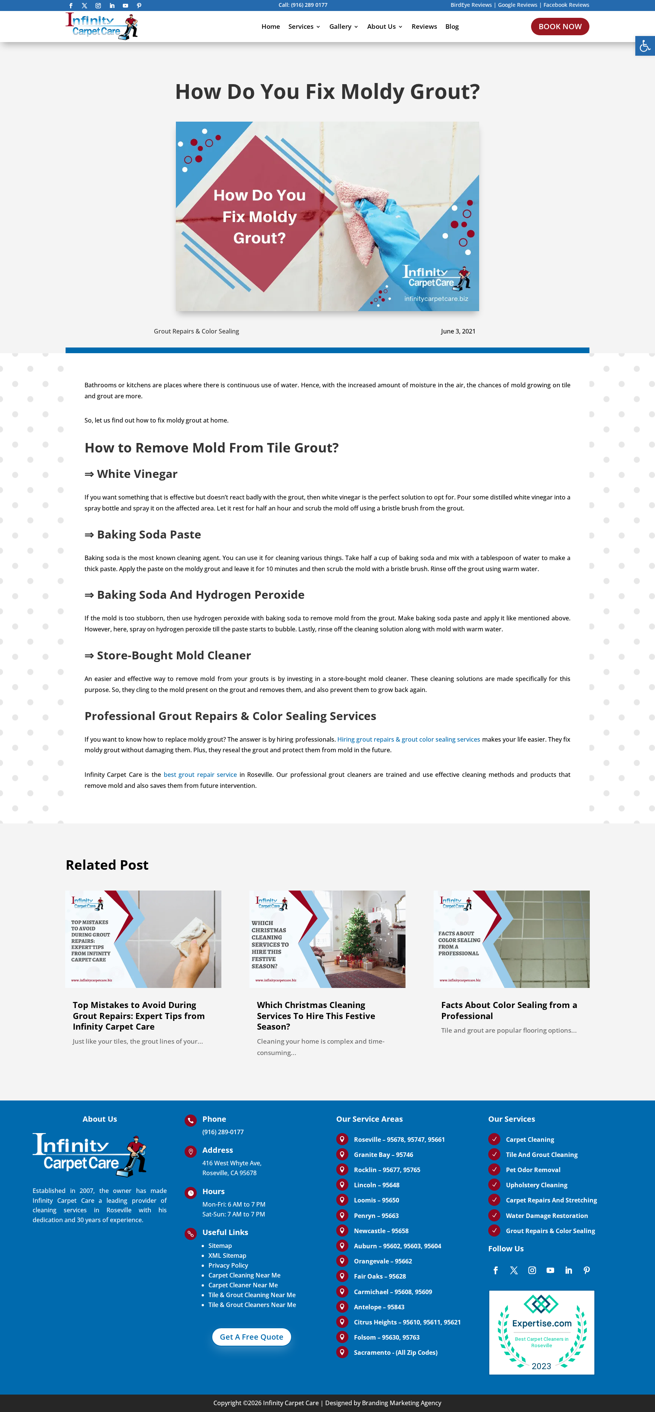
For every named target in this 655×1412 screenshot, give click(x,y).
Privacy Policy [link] (228, 1265)
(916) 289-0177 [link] (223, 1132)
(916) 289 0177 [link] (309, 4)
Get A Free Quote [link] (252, 1337)
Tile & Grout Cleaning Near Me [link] (252, 1295)
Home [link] (271, 26)
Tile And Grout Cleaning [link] (542, 1155)
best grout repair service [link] (200, 774)
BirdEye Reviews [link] (471, 4)
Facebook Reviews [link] (566, 4)
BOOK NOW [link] (560, 26)
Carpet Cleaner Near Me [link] (243, 1285)
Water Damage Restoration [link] (547, 1216)
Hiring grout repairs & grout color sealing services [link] (409, 739)
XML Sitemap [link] (227, 1255)
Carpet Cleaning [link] (530, 1139)
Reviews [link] (424, 26)
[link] (645, 46)
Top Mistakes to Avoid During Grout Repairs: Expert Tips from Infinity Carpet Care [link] (139, 1015)
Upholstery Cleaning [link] (536, 1185)
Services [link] (300, 26)
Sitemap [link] (220, 1245)
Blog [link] (452, 26)
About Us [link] (381, 26)
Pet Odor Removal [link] (533, 1170)
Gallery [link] (340, 26)
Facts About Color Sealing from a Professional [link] (509, 1010)
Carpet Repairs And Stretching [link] (551, 1200)
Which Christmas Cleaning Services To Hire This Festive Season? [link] (316, 1015)
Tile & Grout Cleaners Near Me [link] (252, 1305)
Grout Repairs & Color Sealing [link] (196, 331)
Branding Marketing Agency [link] (401, 1403)
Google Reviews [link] (517, 4)
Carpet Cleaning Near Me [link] (244, 1275)
